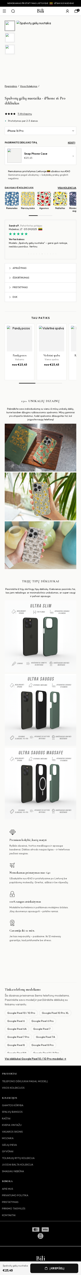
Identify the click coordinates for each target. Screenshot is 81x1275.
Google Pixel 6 (16, 1020)
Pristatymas (10, 1201)
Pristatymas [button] (20, 287)
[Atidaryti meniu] (4, 11)
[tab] (10, 26)
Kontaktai (9, 1215)
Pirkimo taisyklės (13, 1208)
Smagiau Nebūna (13, 1171)
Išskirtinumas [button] (21, 277)
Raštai (6, 1118)
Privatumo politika (15, 1195)
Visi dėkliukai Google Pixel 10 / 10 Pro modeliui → (35, 1058)
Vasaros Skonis (12, 1131)
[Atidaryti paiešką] (13, 11)
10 (53, 254)
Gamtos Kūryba (12, 1105)
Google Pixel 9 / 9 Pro (46, 1052)
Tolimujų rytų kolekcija (18, 1158)
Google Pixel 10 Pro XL (55, 1012)
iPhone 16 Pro (15, 130)
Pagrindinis (11, 86)
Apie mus (7, 1188)
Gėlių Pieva (9, 1144)
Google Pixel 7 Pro (18, 1036)
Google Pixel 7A (45, 1036)
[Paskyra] (67, 11)
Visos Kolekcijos (28, 86)
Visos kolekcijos (13, 1087)
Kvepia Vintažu (12, 1124)
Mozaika (8, 1138)
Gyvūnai (7, 1151)
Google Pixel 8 (16, 1045)
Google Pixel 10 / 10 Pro (21, 1012)
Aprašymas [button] (20, 268)
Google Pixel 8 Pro (42, 1045)
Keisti (71, 142)
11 (56, 254)
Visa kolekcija (67, 187)
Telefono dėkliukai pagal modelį (25, 1081)
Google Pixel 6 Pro (42, 1020)
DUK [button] (15, 296)
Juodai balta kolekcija (17, 1164)
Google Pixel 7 (42, 1028)
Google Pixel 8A (17, 1052)
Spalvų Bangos (12, 1111)
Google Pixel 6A (17, 1028)
